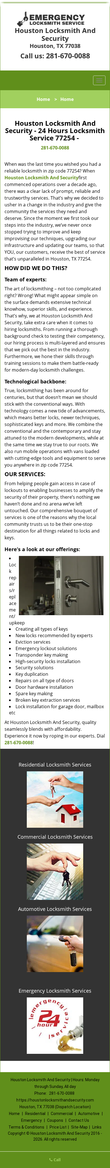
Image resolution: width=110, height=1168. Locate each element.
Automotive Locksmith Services (55, 909)
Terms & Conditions (26, 1127)
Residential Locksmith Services (55, 764)
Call (56, 1159)
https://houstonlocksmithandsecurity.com (55, 1100)
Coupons (55, 1120)
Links (97, 1127)
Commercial (62, 1113)
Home (43, 99)
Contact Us (79, 1120)
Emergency (31, 1120)
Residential (35, 1113)
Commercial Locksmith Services (55, 836)
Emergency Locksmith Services (55, 990)
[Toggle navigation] (99, 80)
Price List (58, 1127)
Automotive (89, 1113)
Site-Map (79, 1127)
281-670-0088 (68, 55)
